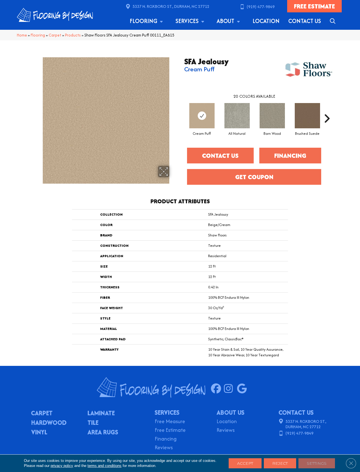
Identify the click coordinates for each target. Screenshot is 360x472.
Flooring (144, 21)
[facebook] (217, 389)
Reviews (164, 448)
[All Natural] (237, 116)
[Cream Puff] (202, 116)
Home (22, 35)
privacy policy (62, 466)
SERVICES (167, 412)
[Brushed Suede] (307, 116)
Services (188, 21)
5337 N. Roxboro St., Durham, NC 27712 (170, 6)
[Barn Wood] (272, 116)
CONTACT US (296, 412)
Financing (166, 439)
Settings (317, 463)
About (226, 21)
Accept (245, 463)
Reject (280, 463)
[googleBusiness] (243, 389)
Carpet (55, 35)
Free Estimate (170, 430)
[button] (333, 21)
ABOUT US (230, 412)
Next (327, 110)
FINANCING (290, 155)
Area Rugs (102, 433)
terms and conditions (104, 466)
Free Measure (170, 422)
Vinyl (39, 433)
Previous (181, 110)
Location (266, 21)
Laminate (101, 414)
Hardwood (49, 423)
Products (73, 35)
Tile (92, 423)
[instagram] (230, 389)
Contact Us (304, 21)
